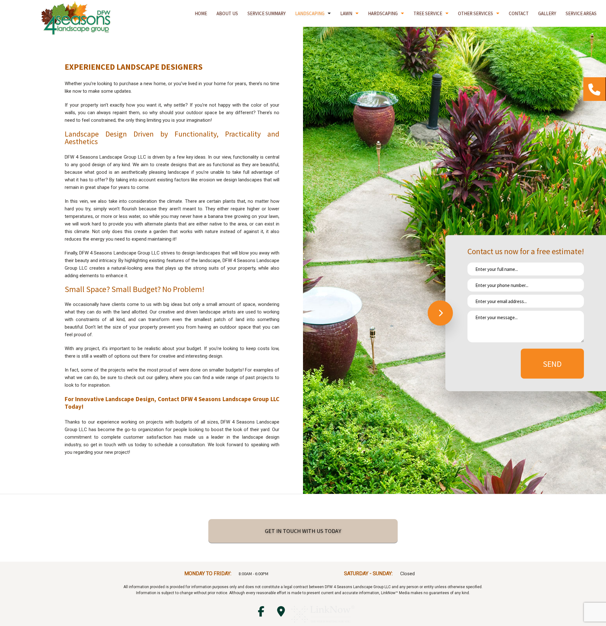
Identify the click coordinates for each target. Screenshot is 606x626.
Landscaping (309, 13)
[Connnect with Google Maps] (280, 613)
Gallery (547, 13)
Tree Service (427, 13)
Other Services (475, 13)
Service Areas (581, 13)
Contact (519, 13)
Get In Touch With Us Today (303, 531)
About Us (227, 13)
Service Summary (266, 13)
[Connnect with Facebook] (261, 613)
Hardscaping (383, 13)
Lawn (346, 13)
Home (201, 13)
